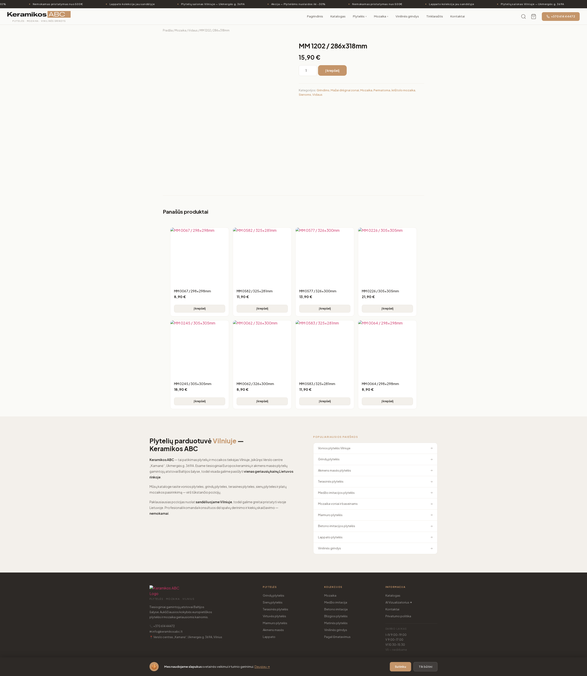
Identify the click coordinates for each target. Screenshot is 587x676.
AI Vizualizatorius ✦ (398, 602)
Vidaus (193, 30)
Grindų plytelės (273, 595)
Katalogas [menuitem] (338, 16)
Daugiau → (262, 666)
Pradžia (168, 30)
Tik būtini (425, 666)
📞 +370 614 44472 (162, 626)
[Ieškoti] (523, 16)
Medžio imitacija (335, 602)
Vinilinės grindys (335, 630)
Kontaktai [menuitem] (457, 16)
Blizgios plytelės (336, 616)
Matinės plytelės (336, 623)
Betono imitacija (336, 609)
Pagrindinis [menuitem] (315, 16)
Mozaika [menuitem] (381, 16)
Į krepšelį (332, 70)
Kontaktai (392, 609)
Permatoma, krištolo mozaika (394, 90)
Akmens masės (273, 630)
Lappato (269, 637)
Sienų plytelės (272, 602)
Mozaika (180, 30)
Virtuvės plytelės (274, 616)
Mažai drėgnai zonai (345, 90)
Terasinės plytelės (275, 609)
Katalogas (392, 595)
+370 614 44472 (563, 16)
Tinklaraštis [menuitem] (434, 16)
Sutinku (400, 666)
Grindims (323, 90)
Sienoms (305, 94)
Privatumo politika (398, 616)
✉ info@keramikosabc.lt (166, 631)
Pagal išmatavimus (337, 637)
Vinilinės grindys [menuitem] (407, 16)
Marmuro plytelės (275, 623)
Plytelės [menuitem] (360, 16)
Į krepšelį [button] (200, 308)
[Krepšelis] (533, 16)
